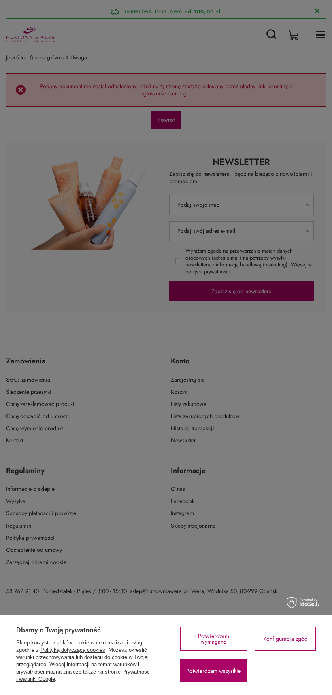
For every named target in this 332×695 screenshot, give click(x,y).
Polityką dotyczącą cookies (72, 650)
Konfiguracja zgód (285, 639)
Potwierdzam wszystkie (213, 671)
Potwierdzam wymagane (213, 639)
